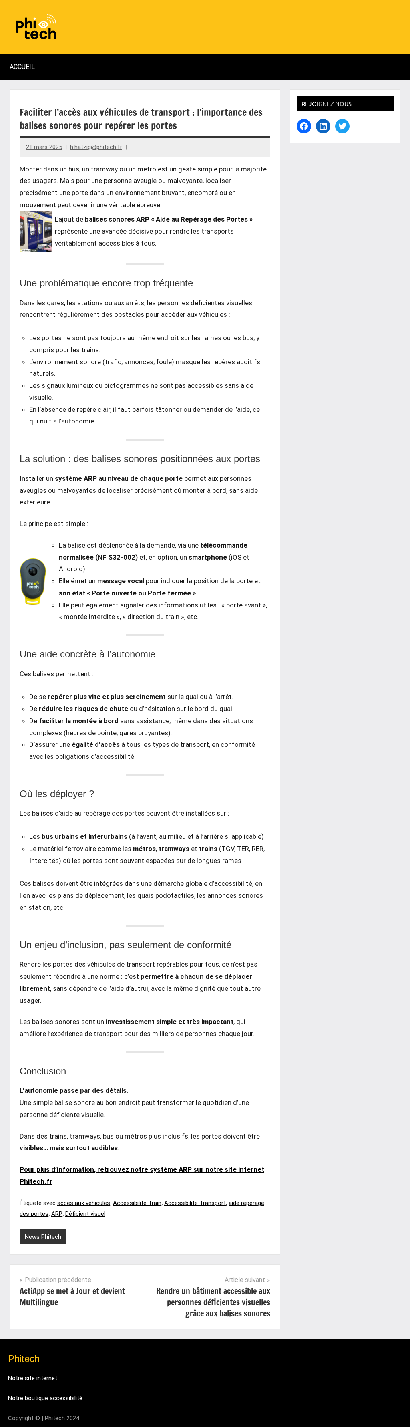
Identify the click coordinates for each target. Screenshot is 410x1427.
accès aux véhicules (83, 1203)
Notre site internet (32, 1378)
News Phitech (43, 1236)
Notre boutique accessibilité (45, 1398)
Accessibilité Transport (195, 1203)
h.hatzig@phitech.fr (96, 147)
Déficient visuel (85, 1213)
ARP (56, 1213)
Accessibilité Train (137, 1203)
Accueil (22, 67)
